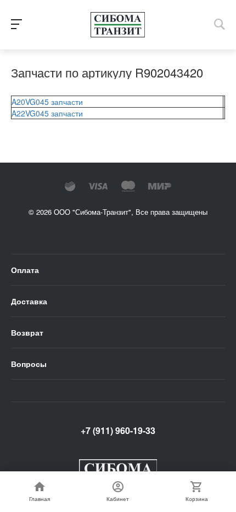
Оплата (25, 269)
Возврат (27, 332)
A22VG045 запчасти (47, 113)
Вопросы (29, 363)
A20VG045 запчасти (47, 101)
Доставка (29, 301)
